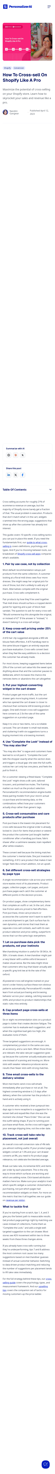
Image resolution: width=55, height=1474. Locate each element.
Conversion (19, 68)
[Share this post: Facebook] (22, 475)
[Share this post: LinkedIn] (8, 475)
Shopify (7, 68)
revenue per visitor (15, 1200)
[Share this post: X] (15, 475)
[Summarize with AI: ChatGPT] (8, 455)
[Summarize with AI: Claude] (15, 455)
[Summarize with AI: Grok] (22, 455)
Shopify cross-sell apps (29, 553)
